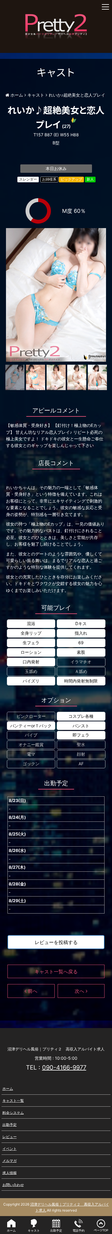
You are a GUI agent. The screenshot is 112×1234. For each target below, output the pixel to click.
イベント (9, 1148)
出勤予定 (9, 1124)
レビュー (9, 1136)
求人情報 (9, 1172)
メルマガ (9, 1160)
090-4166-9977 (64, 1067)
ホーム (7, 1088)
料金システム (13, 1112)
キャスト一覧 (13, 1100)
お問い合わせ (13, 1184)
